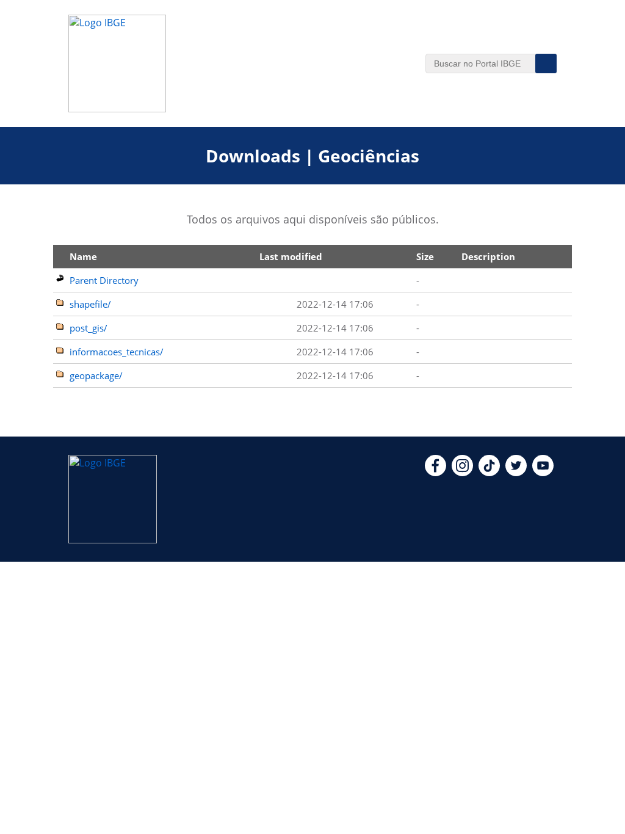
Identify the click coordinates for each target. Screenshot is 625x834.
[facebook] (435, 472)
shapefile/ (90, 304)
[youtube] (543, 472)
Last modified (290, 256)
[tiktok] (489, 472)
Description (488, 256)
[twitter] (516, 472)
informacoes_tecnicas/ (117, 352)
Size (425, 256)
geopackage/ (96, 375)
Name (83, 256)
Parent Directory (104, 280)
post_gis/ (88, 328)
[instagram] (462, 472)
